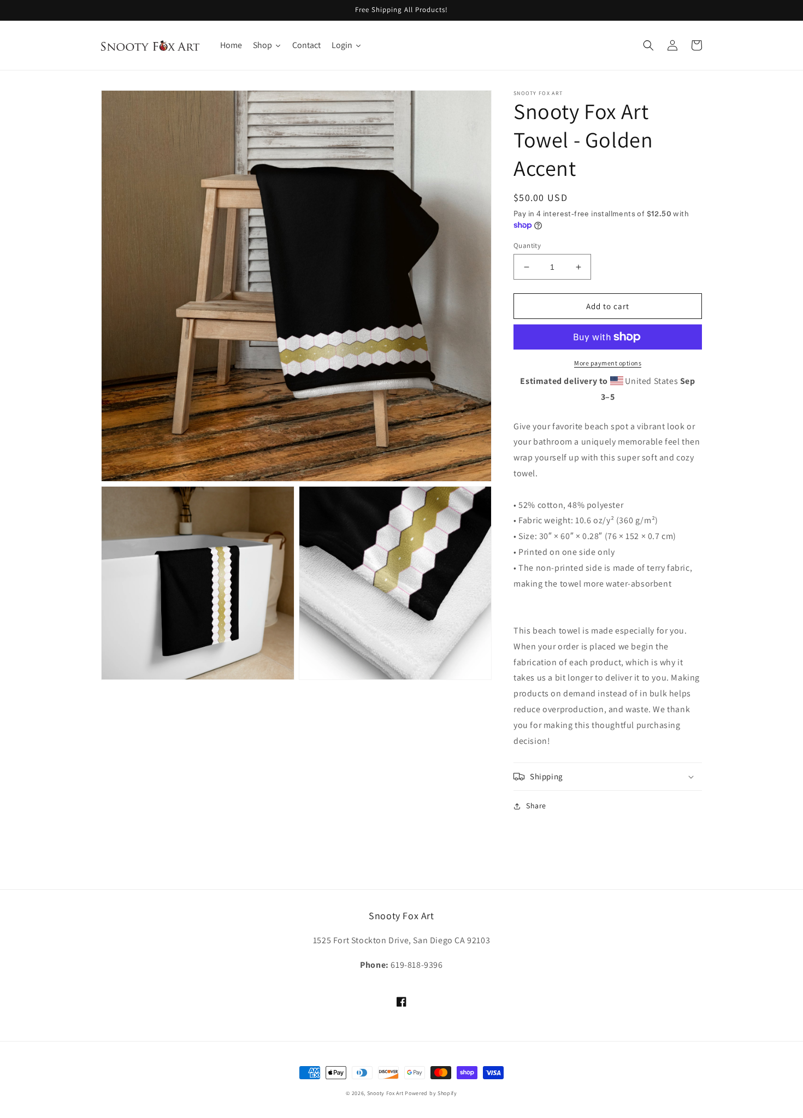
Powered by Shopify (431, 1093)
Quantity (527, 245)
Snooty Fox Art (385, 1093)
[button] (648, 45)
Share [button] (536, 806)
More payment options (607, 363)
